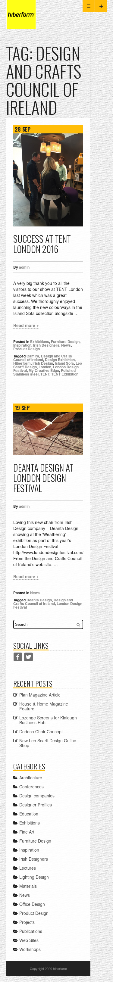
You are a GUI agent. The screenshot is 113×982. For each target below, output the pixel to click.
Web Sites (29, 940)
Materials (28, 886)
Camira (33, 356)
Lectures (27, 868)
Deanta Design (39, 600)
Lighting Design (34, 877)
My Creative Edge (44, 370)
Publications (30, 931)
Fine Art (26, 832)
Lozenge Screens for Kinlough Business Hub (48, 720)
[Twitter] (28, 657)
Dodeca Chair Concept (41, 731)
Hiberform (22, 363)
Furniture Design (65, 341)
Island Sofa (64, 363)
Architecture (30, 778)
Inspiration (22, 345)
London (45, 366)
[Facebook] (18, 657)
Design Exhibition (60, 359)
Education (28, 814)
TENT (44, 374)
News (66, 345)
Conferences (31, 787)
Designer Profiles (35, 805)
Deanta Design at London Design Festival (43, 478)
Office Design (32, 904)
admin (24, 267)
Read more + (26, 325)
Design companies (37, 796)
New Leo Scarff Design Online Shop (47, 742)
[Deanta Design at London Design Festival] (48, 433)
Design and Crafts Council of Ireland (42, 357)
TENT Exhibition (64, 374)
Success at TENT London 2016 (42, 244)
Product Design (26, 348)
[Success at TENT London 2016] (48, 179)
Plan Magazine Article (40, 695)
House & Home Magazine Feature (43, 706)
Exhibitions (39, 341)
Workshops (30, 949)
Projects (27, 922)
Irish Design (43, 363)
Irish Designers (46, 345)
